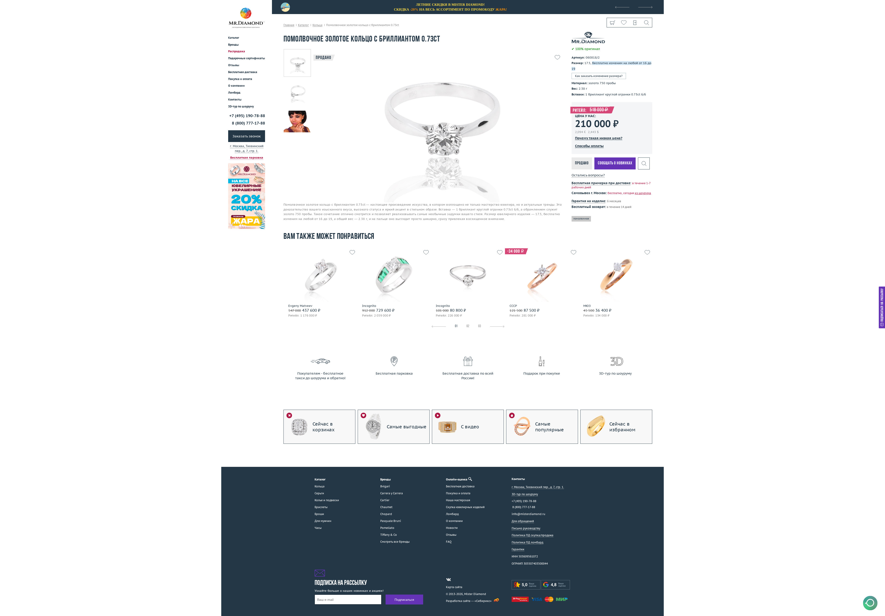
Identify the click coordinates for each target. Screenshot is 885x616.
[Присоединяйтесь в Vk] (448, 579)
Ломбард (234, 92)
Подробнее (319, 284)
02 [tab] (467, 326)
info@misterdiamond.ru (528, 514)
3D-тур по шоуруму (241, 106)
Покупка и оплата (240, 79)
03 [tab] (479, 326)
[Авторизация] (635, 22)
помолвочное (581, 218)
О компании (236, 85)
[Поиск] (646, 22)
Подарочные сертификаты (246, 58)
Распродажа (236, 51)
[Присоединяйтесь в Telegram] (457, 579)
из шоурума (643, 193)
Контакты (235, 99)
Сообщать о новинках (615, 163)
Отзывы (233, 65)
